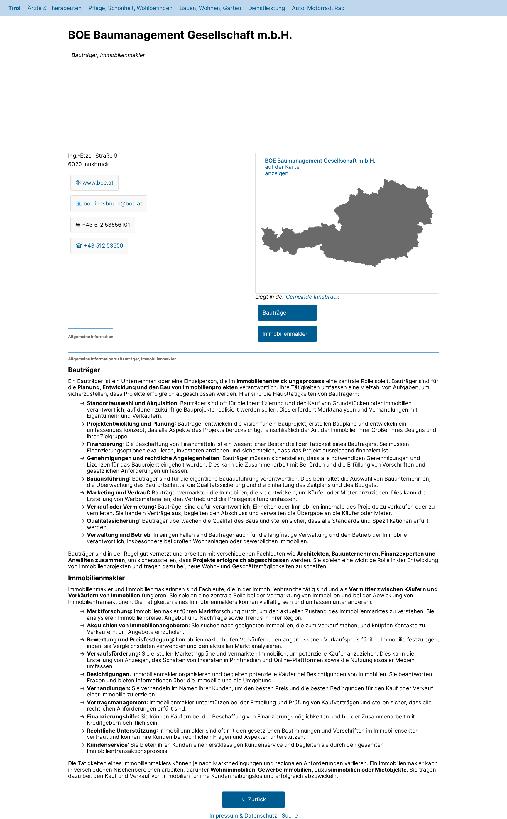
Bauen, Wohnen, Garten (210, 8)
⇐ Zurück (253, 799)
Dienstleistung (266, 8)
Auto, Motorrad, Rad (318, 8)
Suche (290, 815)
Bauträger (275, 312)
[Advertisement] (253, 107)
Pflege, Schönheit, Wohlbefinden (131, 8)
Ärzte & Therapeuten (55, 8)
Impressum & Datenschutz (243, 815)
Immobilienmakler (285, 333)
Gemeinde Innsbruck (312, 296)
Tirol (14, 8)
